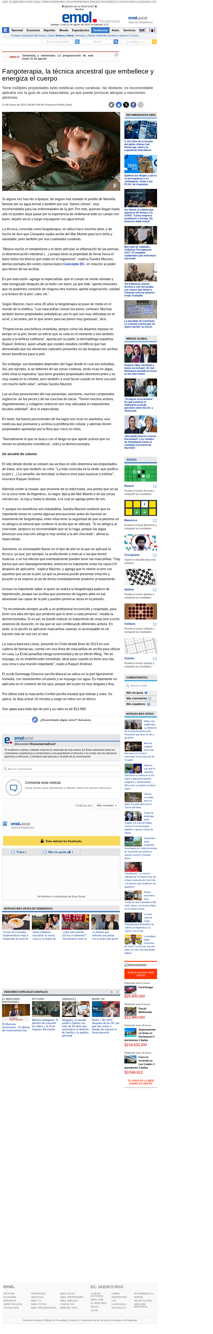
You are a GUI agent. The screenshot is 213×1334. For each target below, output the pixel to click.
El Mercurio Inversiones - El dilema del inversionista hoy (16, 1027)
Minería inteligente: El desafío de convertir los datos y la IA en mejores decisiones (45, 1024)
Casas (132, 2)
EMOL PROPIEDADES (71, 1297)
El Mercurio (17, 2)
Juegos (131, 459)
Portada (15, 35)
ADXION (138, 1297)
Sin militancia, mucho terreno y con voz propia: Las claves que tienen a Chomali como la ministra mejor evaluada (139, 289)
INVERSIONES (119, 1297)
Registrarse (146, 22)
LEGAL (94, 1310)
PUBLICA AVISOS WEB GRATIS (141, 974)
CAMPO (115, 1293)
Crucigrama (131, 554)
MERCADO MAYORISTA (140, 1305)
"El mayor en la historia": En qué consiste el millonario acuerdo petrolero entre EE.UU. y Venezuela (139, 405)
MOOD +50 (98, 999)
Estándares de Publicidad (124, 1320)
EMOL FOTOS (38, 1304)
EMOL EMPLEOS (69, 1300)
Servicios (129, 30)
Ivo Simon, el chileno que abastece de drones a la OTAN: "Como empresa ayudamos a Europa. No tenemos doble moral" (139, 215)
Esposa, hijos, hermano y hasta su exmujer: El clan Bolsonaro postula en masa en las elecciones (140, 369)
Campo (45, 2)
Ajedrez (129, 589)
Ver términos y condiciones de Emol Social (61, 896)
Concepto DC (74, 264)
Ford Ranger (146, 987)
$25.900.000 (134, 996)
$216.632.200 (135, 1045)
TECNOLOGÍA (11, 1308)
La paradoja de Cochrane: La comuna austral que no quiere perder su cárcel (139, 324)
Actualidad (27, 35)
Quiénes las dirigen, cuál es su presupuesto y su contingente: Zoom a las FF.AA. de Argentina (140, 180)
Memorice (130, 520)
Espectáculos (80, 30)
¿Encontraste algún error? (65, 720)
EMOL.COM (97, 1299)
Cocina (134, 35)
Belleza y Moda (65, 35)
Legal (37, 2)
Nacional (17, 30)
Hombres (113, 35)
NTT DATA (38, 999)
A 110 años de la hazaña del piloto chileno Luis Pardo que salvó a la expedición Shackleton (138, 146)
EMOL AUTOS (67, 1293)
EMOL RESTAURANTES (43, 1308)
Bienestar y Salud (45, 35)
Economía (33, 30)
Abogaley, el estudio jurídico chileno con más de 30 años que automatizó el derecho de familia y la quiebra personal (75, 1027)
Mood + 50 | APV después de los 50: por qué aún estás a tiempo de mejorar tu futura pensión (105, 1026)
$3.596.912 (133, 1072)
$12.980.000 (134, 1017)
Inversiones (57, 2)
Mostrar (79, 9)
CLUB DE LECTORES (97, 1294)
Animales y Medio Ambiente (90, 35)
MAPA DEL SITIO (69, 1308)
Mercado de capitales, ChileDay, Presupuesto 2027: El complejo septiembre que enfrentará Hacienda (140, 252)
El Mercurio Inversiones (11, 1000)
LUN (113, 1300)
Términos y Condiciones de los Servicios (89, 1320)
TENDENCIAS (38, 1293)
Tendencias (100, 30)
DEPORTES (10, 1300)
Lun (153, 2)
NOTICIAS (9, 1293)
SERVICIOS (37, 1297)
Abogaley (69, 999)
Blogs (28, 2)
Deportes (49, 30)
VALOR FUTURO (143, 1300)
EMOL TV (36, 1300)
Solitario (129, 623)
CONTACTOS (67, 1304)
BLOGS (95, 1306)
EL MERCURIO (98, 1303)
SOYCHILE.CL (118, 1308)
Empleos (95, 2)
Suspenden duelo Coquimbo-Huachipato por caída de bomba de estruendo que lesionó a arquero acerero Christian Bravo (141, 848)
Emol (5, 2)
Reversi (129, 485)
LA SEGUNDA (118, 1304)
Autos (69, 2)
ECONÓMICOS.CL (144, 1293)
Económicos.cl (111, 2)
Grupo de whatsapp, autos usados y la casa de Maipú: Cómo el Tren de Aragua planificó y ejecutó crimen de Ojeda (139, 823)
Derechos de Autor (32, 1320)
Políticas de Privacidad (55, 1320)
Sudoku (129, 658)
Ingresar (133, 22)
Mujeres (124, 35)
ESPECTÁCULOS (13, 1304)
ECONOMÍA (10, 1297)
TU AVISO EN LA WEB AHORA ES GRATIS (141, 1082)
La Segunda (143, 2)
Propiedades (81, 2)
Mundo (63, 30)
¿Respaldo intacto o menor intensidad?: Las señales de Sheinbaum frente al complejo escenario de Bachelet (140, 442)
